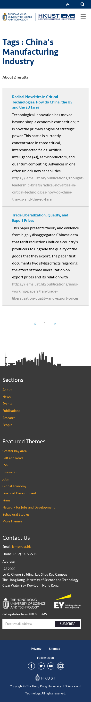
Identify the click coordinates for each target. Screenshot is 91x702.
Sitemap (54, 649)
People (7, 424)
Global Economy (14, 486)
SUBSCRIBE (67, 623)
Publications (11, 410)
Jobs (5, 479)
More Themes (12, 521)
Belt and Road (12, 458)
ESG (5, 465)
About (7, 389)
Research (9, 417)
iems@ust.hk (21, 546)
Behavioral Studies (15, 514)
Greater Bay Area (14, 451)
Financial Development (19, 493)
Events (7, 403)
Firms (6, 500)
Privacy (36, 649)
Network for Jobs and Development (28, 507)
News (6, 396)
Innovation (10, 472)
